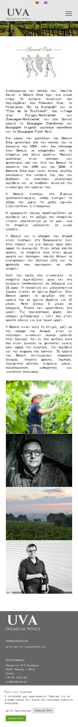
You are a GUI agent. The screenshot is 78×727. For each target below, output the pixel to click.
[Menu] (67, 13)
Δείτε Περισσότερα (18, 710)
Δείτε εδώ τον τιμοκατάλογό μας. (26, 646)
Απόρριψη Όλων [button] (43, 710)
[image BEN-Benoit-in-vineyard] (39, 407)
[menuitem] (67, 13)
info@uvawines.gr (16, 681)
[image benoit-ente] (39, 567)
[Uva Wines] (32, 13)
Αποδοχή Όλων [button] (16, 718)
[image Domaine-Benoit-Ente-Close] (39, 460)
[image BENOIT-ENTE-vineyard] (39, 513)
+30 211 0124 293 (16, 677)
